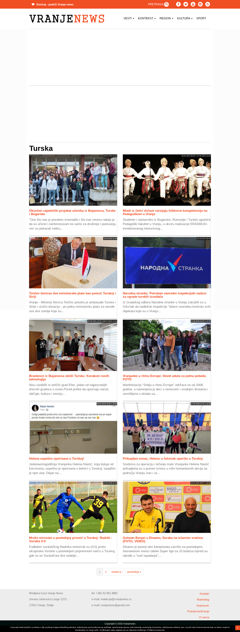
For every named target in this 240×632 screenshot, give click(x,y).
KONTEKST (146, 18)
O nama (204, 617)
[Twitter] (185, 4)
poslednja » (134, 571)
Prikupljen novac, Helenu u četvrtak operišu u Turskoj (163, 458)
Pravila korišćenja (198, 611)
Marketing (203, 599)
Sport (201, 18)
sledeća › (117, 571)
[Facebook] (178, 4)
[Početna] (68, 19)
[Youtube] (193, 4)
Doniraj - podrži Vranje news (55, 4)
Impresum (202, 605)
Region (166, 18)
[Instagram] (200, 4)
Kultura (184, 18)
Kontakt (204, 593)
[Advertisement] (120, 57)
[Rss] (207, 4)
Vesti (128, 18)
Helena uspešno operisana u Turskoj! (56, 458)
